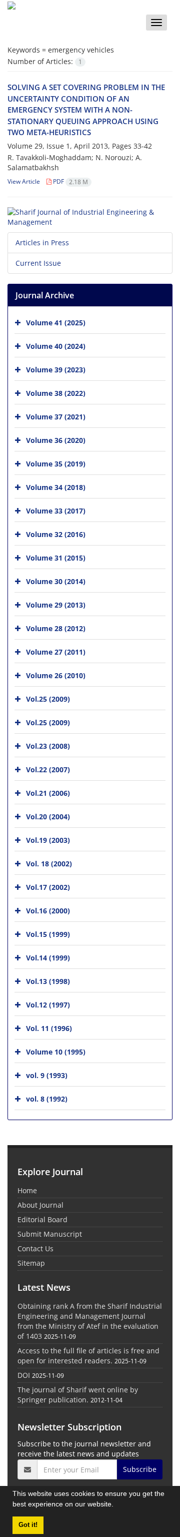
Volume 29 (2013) (56, 605)
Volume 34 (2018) (56, 487)
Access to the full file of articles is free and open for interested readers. (89, 1355)
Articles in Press (42, 242)
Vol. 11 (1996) (49, 1028)
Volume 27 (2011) (56, 652)
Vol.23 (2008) (48, 746)
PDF (70, 181)
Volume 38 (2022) (56, 393)
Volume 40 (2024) (56, 346)
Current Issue (38, 263)
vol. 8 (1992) (47, 1099)
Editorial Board (43, 1219)
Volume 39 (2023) (56, 369)
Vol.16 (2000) (48, 910)
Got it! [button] (28, 1524)
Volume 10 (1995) (56, 1052)
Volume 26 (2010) (56, 675)
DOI (24, 1375)
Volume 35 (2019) (56, 463)
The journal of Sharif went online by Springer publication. (78, 1394)
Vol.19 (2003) (48, 840)
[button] (117, 1505)
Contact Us (36, 1248)
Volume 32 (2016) (56, 534)
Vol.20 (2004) (48, 816)
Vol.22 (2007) (48, 769)
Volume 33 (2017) (56, 511)
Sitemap (31, 1263)
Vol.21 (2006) (48, 793)
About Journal (41, 1205)
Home (27, 1190)
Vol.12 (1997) (48, 1004)
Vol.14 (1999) (48, 957)
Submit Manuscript (50, 1234)
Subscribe (139, 1469)
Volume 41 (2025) (56, 322)
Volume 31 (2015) (56, 558)
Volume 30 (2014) (56, 581)
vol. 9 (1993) (47, 1075)
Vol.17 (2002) (48, 887)
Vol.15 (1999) (48, 934)
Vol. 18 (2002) (49, 863)
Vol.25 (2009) (48, 699)
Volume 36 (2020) (56, 440)
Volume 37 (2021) (56, 416)
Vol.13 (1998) (48, 981)
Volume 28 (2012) (56, 628)
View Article (24, 181)
